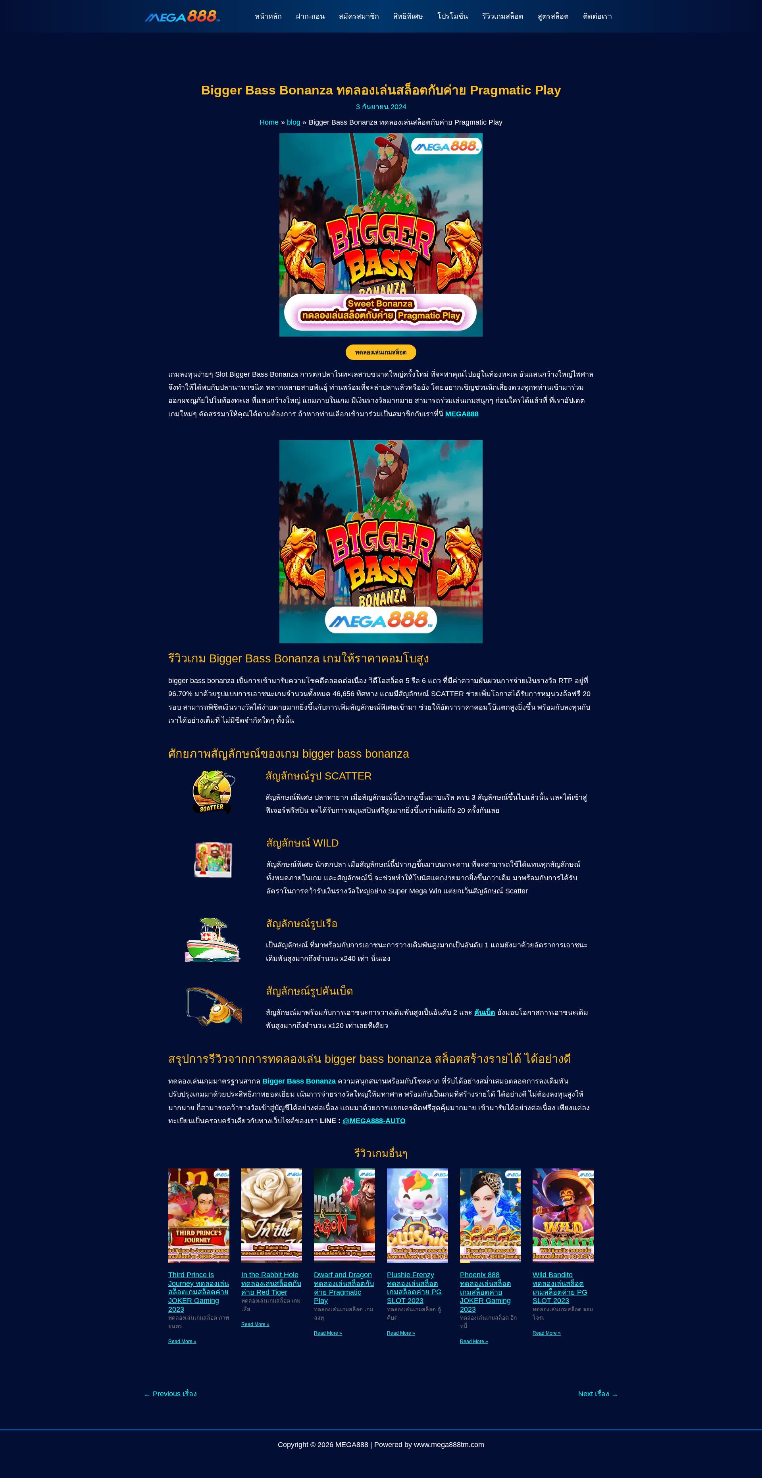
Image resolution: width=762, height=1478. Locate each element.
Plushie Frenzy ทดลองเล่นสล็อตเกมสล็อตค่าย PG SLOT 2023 (414, 1288)
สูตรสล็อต (553, 16)
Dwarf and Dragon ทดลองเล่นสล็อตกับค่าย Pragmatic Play (344, 1288)
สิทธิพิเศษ (408, 16)
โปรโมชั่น (452, 16)
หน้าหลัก (268, 16)
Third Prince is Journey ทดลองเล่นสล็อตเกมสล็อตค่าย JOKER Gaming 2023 (198, 1292)
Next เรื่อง (598, 1393)
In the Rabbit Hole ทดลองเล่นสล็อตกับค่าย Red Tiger (271, 1283)
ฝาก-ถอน (310, 16)
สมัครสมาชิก (359, 16)
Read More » (182, 1341)
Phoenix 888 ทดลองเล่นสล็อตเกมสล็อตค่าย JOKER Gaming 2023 (485, 1292)
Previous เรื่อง (170, 1393)
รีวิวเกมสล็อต (502, 16)
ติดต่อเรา (597, 16)
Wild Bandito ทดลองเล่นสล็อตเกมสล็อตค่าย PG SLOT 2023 (560, 1288)
